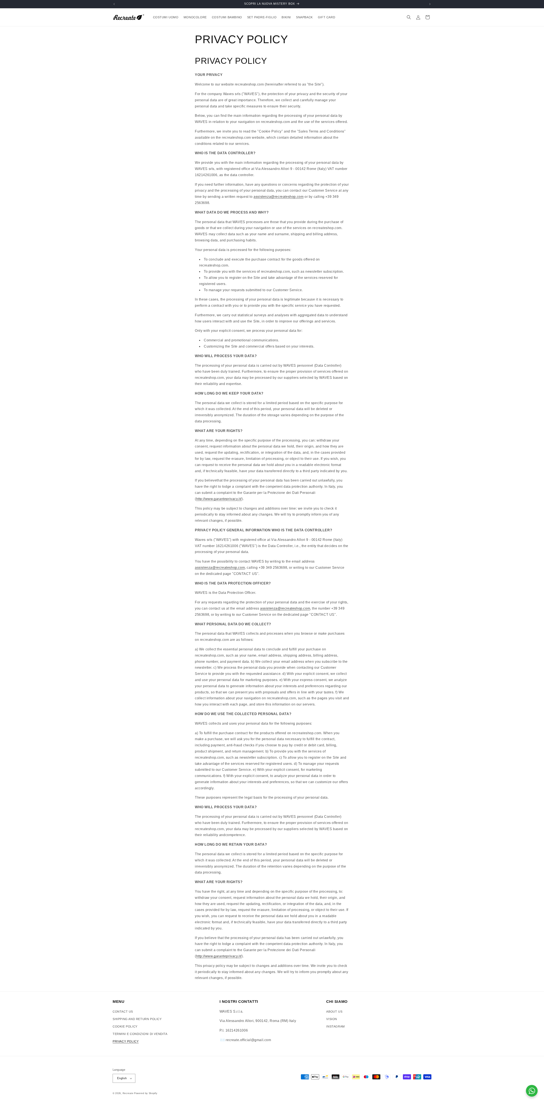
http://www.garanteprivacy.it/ (219, 499)
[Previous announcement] (114, 4)
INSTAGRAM (335, 1026)
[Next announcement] (430, 4)
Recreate (128, 1093)
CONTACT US (123, 1011)
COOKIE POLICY (125, 1026)
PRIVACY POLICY (126, 1041)
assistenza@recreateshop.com (278, 196)
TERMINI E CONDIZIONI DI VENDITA (140, 1034)
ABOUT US (334, 1011)
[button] (409, 17)
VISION (331, 1019)
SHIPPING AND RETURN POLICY (137, 1019)
